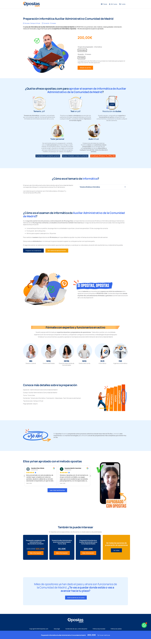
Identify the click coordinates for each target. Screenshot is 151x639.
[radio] (82, 50)
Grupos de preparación (85, 47)
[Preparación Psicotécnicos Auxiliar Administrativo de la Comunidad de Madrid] (88, 547)
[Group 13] (112, 484)
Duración (81, 54)
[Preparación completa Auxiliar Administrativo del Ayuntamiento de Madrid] (35, 547)
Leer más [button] (29, 483)
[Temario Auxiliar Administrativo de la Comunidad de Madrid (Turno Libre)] (61, 547)
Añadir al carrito (85, 68)
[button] (90, 476)
